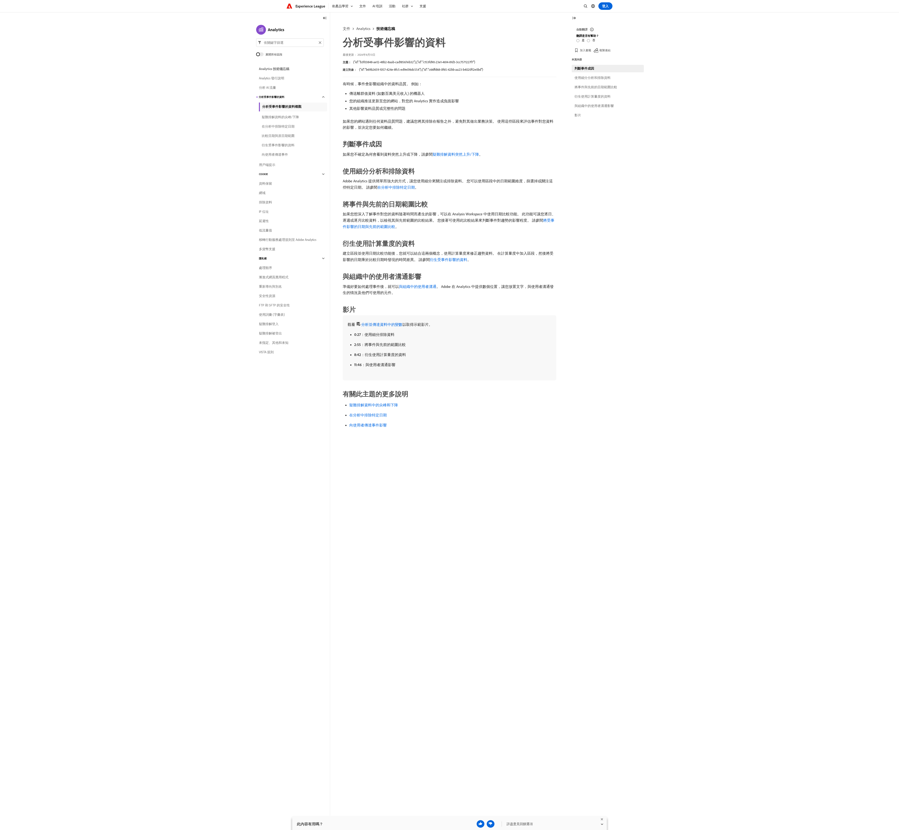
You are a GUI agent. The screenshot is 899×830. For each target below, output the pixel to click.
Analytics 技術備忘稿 (274, 69)
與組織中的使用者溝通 (417, 286)
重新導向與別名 (270, 286)
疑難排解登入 (269, 324)
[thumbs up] (480, 824)
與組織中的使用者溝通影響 (594, 106)
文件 (346, 28)
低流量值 (265, 230)
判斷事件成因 (584, 68)
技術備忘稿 (385, 28)
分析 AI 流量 (267, 87)
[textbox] (290, 42)
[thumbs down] (490, 824)
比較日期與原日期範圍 (278, 136)
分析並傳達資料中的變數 (381, 324)
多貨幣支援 (267, 249)
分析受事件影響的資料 (271, 97)
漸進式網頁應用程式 (273, 277)
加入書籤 (585, 50)
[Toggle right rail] (574, 18)
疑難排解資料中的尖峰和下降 (373, 405)
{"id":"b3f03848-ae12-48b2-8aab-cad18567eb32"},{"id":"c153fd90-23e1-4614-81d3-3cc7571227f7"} (414, 62)
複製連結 (605, 50)
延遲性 (264, 221)
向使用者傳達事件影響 (368, 425)
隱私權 (263, 258)
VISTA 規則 (266, 352)
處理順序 (265, 268)
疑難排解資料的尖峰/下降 (280, 117)
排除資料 (265, 202)
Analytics (363, 28)
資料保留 (265, 183)
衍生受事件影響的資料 (448, 259)
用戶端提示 (267, 165)
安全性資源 (267, 296)
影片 (578, 115)
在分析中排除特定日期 (396, 187)
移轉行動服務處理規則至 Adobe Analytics (287, 240)
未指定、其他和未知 (273, 343)
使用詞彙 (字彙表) (272, 314)
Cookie (263, 174)
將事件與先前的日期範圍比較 (596, 87)
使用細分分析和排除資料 (593, 78)
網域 (262, 193)
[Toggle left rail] (325, 18)
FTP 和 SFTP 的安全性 (274, 305)
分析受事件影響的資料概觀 (282, 106)
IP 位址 (264, 211)
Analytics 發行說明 (271, 78)
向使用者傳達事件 (275, 154)
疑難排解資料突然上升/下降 (456, 154)
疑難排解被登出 (270, 333)
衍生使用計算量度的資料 (593, 96)
